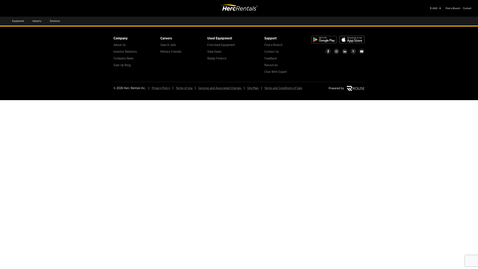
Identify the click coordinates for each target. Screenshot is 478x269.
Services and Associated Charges (220, 88)
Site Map (253, 88)
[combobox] (435, 8)
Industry (36, 20)
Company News (124, 58)
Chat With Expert (275, 72)
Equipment (18, 20)
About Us (120, 45)
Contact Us (271, 51)
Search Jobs (168, 45)
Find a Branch (453, 8)
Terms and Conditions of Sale (283, 88)
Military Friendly (170, 51)
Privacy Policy (161, 88)
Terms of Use (184, 88)
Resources (271, 65)
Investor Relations (125, 51)
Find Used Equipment (221, 45)
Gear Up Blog (122, 65)
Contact (467, 8)
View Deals (214, 51)
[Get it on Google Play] (323, 42)
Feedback (270, 58)
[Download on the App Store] (351, 42)
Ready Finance (216, 58)
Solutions (55, 20)
